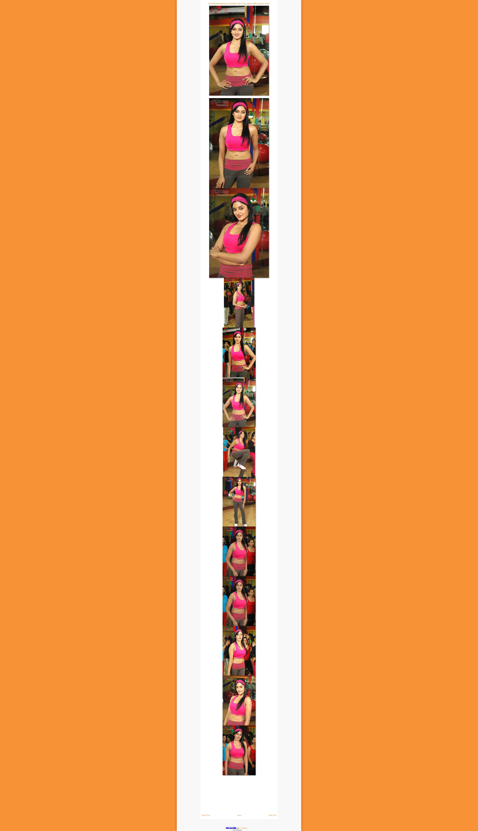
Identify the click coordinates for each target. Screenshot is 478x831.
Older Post (272, 815)
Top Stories (237, 830)
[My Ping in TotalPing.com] (231, 828)
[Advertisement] (77, 37)
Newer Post (206, 815)
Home (239, 815)
